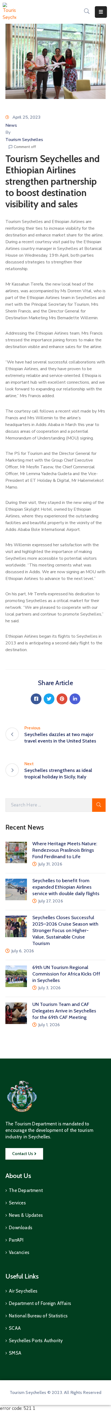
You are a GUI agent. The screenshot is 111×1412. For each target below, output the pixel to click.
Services (17, 1202)
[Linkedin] (75, 698)
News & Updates (26, 1215)
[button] (24, 1154)
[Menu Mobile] (101, 12)
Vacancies (19, 1252)
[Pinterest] (62, 698)
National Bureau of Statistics (38, 1315)
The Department (26, 1190)
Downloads (20, 1227)
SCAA (15, 1328)
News (11, 125)
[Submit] (99, 805)
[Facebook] (36, 698)
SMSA (15, 1353)
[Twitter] (49, 698)
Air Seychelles (23, 1291)
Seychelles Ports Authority (36, 1340)
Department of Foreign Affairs (40, 1303)
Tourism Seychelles (24, 140)
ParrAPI (16, 1240)
